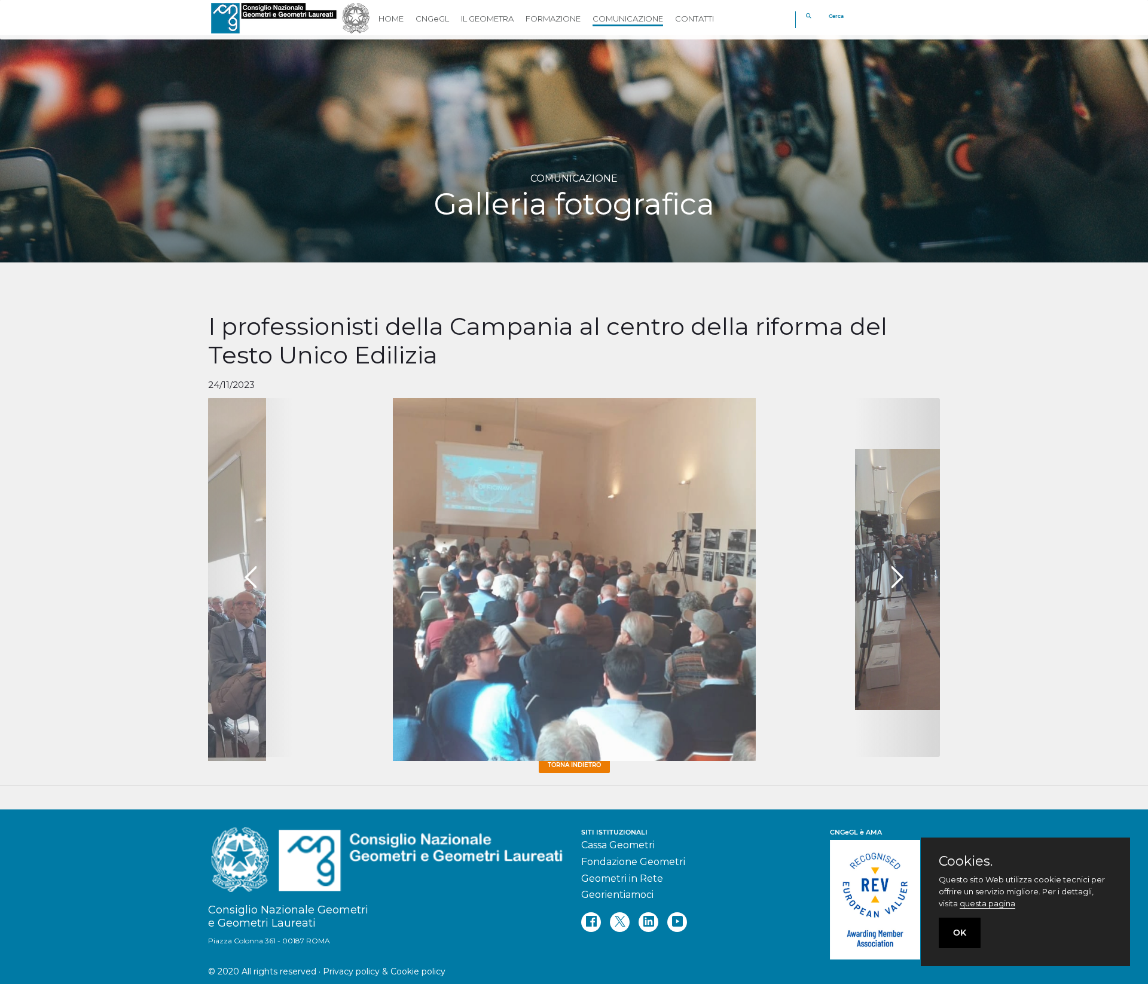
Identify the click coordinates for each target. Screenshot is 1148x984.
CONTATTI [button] (694, 18)
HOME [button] (391, 18)
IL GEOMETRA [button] (487, 18)
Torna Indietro (574, 765)
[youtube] (677, 922)
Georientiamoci (617, 894)
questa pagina (987, 903)
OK (959, 932)
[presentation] (250, 577)
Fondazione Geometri (633, 861)
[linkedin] (648, 922)
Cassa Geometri (618, 845)
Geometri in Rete (622, 878)
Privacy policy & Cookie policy (384, 971)
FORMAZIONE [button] (553, 18)
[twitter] (620, 922)
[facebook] (591, 922)
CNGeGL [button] (432, 18)
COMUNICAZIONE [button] (628, 18)
